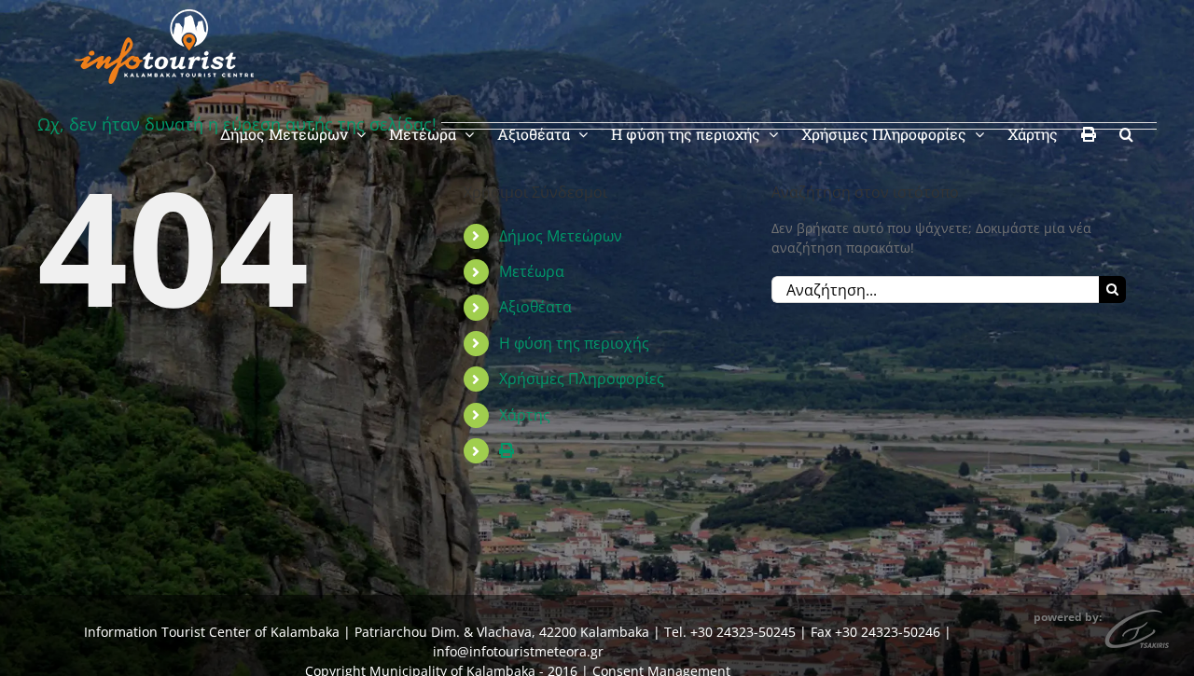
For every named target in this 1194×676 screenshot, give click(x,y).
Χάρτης (524, 415)
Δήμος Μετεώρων (560, 236)
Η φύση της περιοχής (574, 343)
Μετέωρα (531, 271)
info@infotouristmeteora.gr (518, 651)
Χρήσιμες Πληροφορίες (581, 378)
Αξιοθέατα (535, 307)
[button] (1126, 132)
